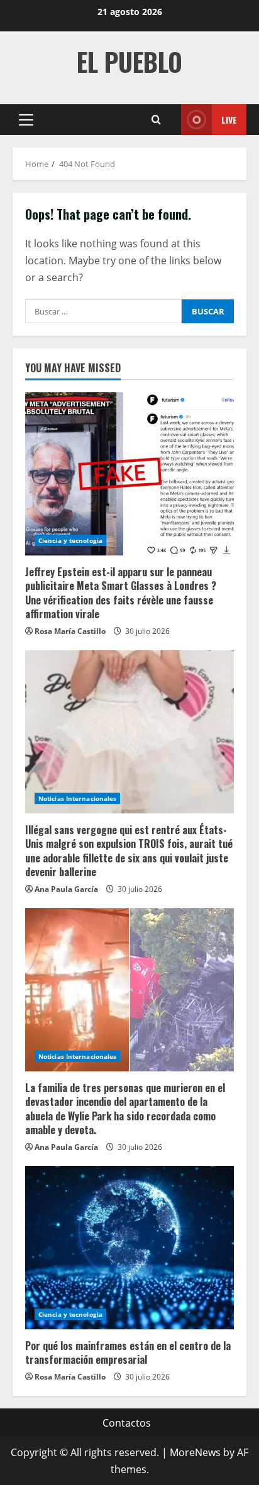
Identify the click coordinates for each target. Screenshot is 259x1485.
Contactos (126, 1423)
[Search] (156, 119)
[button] (26, 120)
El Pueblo (129, 61)
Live (229, 119)
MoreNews (195, 1452)
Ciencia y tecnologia (70, 540)
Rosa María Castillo (70, 631)
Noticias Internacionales (77, 798)
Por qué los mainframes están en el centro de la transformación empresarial (128, 1352)
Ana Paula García (66, 889)
